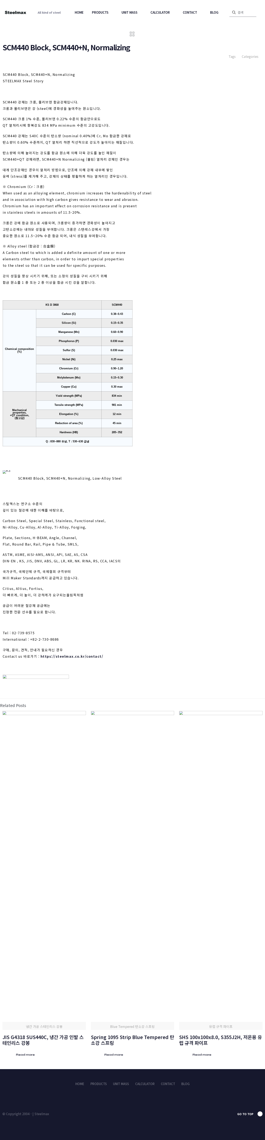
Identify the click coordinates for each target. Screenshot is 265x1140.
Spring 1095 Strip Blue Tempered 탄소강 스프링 (132, 1039)
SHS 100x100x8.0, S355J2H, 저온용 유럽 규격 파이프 (220, 1039)
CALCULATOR (145, 1084)
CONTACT (168, 1084)
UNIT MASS (121, 1084)
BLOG (185, 1084)
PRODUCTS (98, 1084)
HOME (79, 1084)
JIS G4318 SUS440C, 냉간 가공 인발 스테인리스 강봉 (43, 1039)
